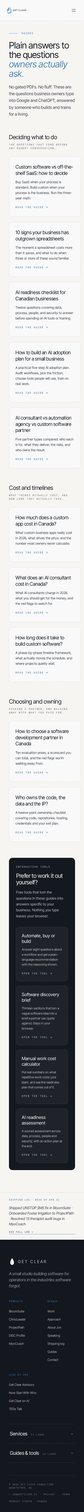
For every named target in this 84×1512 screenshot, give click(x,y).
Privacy (49, 1494)
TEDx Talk (15, 1409)
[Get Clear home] (17, 10)
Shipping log (56, 1343)
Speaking (53, 1335)
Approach (54, 1319)
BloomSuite (16, 1311)
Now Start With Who (23, 1393)
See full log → (21, 1231)
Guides (52, 1352)
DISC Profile (17, 1335)
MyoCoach (16, 1343)
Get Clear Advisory (21, 1385)
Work (51, 1311)
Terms (66, 1494)
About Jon (54, 1327)
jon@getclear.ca (24, 1494)
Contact (52, 1360)
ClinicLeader (17, 1319)
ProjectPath (16, 1327)
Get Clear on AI (19, 1401)
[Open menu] (74, 10)
